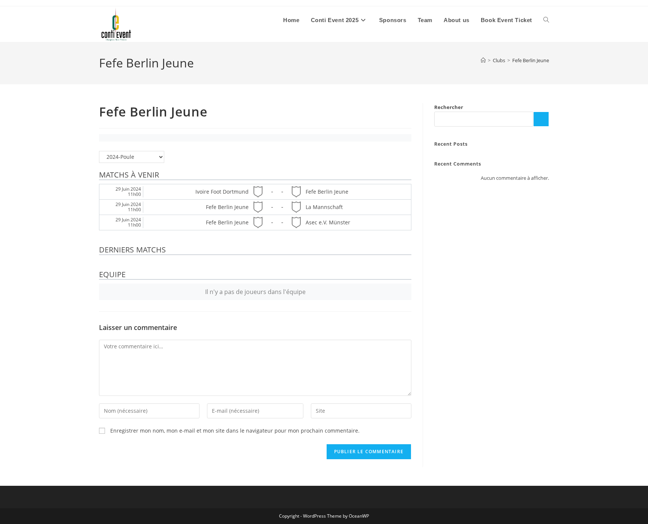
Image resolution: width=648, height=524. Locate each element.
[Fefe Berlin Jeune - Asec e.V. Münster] (255, 222)
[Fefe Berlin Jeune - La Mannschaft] (255, 207)
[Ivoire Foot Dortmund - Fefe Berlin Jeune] (255, 191)
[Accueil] (483, 60)
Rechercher (448, 107)
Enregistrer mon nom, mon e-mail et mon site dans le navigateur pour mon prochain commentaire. (235, 430)
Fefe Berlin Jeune (530, 60)
